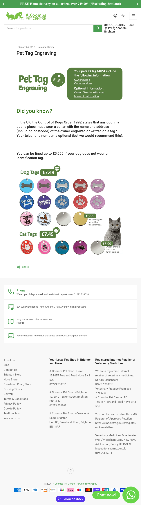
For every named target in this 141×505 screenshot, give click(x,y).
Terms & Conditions (16, 399)
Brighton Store (12, 374)
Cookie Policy (12, 408)
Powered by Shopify (87, 483)
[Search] (98, 28)
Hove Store (10, 379)
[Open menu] (133, 16)
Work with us (12, 418)
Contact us (10, 369)
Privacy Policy (12, 403)
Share (25, 266)
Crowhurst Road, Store (17, 384)
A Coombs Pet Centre (64, 483)
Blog (6, 365)
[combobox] (53, 28)
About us (9, 360)
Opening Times (13, 389)
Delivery (8, 394)
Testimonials (12, 413)
